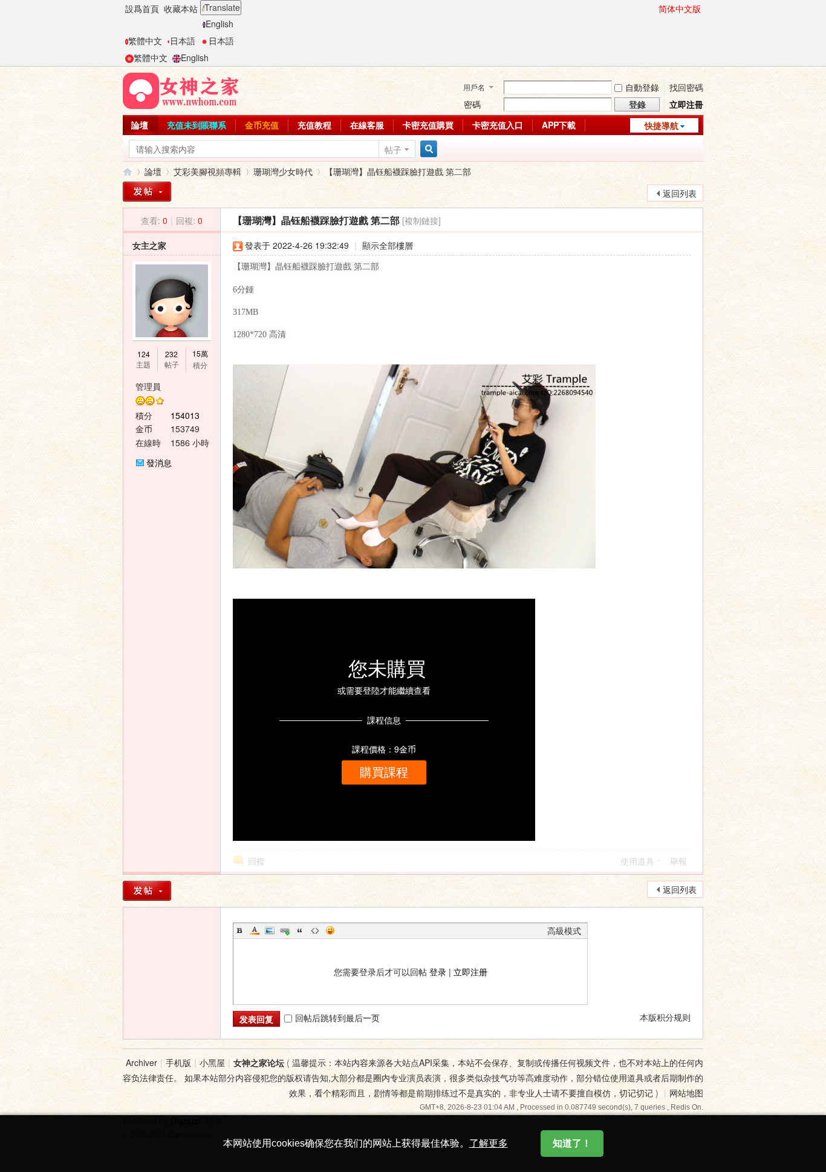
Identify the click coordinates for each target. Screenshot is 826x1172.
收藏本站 (181, 8)
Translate (222, 7)
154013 (185, 415)
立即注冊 (686, 104)
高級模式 (564, 930)
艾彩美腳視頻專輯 (207, 171)
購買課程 (384, 772)
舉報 (678, 861)
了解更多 (488, 1143)
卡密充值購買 (428, 125)
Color (255, 930)
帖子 (393, 149)
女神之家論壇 (127, 171)
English (219, 24)
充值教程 (314, 125)
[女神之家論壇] (181, 90)
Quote (300, 930)
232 (171, 354)
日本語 (182, 41)
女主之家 (149, 245)
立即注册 (470, 972)
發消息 (159, 462)
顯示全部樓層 (387, 245)
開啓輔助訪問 (653, 8)
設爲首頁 (142, 8)
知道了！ (572, 1143)
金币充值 (262, 125)
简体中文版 (680, 8)
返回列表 (680, 193)
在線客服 (367, 125)
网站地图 (686, 1093)
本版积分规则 (665, 1017)
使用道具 (637, 861)
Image (270, 930)
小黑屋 (212, 1062)
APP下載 (559, 125)
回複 (256, 861)
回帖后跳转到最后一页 (337, 1018)
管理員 (148, 386)
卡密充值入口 (497, 125)
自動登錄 (642, 87)
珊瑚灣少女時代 (283, 171)
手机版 (178, 1062)
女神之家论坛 (258, 1062)
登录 (437, 972)
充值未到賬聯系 (196, 125)
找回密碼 (686, 87)
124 (143, 354)
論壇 (139, 125)
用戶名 (474, 87)
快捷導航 (661, 125)
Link (285, 930)
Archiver (141, 1062)
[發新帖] (147, 192)
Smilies (330, 930)
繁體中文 (145, 41)
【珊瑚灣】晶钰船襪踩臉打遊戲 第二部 (398, 171)
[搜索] (426, 149)
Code (315, 930)
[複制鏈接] (421, 220)
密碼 (472, 104)
